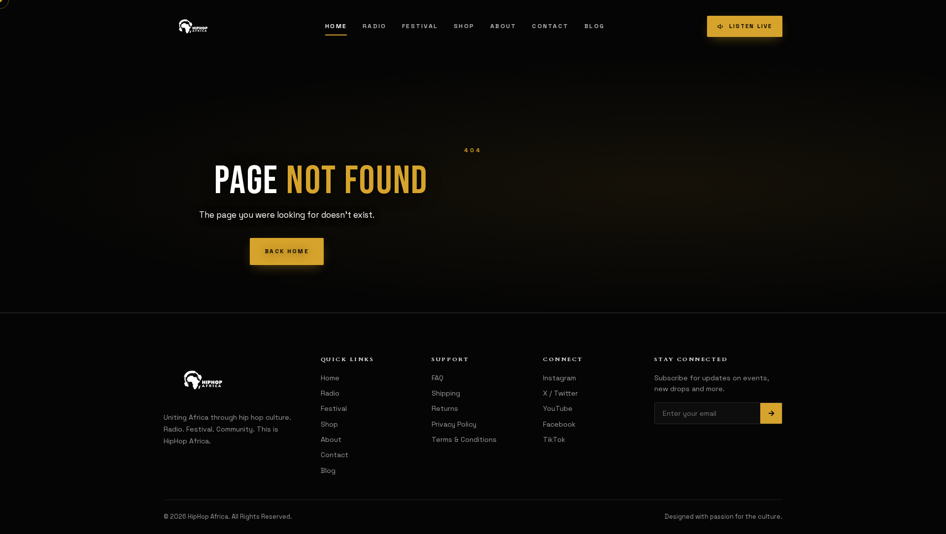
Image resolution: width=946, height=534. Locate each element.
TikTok (554, 439)
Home (336, 26)
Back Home (286, 251)
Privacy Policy (454, 424)
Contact (550, 26)
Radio (374, 26)
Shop (464, 26)
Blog (594, 26)
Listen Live (750, 26)
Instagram (559, 377)
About (503, 26)
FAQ (437, 377)
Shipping (446, 393)
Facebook (559, 424)
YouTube (558, 408)
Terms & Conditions (464, 439)
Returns (445, 408)
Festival (420, 26)
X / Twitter (560, 393)
